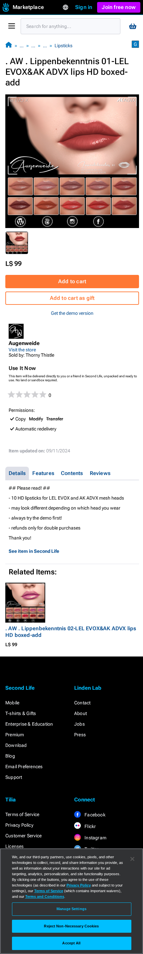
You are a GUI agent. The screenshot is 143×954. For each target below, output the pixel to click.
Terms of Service (22, 814)
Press (80, 734)
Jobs (79, 724)
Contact (82, 702)
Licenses (14, 846)
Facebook (94, 814)
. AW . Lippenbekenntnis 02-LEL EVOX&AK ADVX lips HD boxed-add (70, 631)
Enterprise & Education (29, 724)
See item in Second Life (34, 551)
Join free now (119, 7)
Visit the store (22, 349)
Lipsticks (63, 45)
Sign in (83, 7)
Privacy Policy (19, 825)
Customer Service (23, 835)
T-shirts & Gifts (20, 713)
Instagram (94, 837)
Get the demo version (72, 313)
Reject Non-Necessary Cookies (71, 926)
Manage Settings (71, 909)
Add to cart (72, 281)
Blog (10, 756)
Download (16, 745)
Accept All (71, 943)
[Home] (8, 45)
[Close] (132, 859)
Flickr (89, 826)
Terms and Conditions (44, 896)
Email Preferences (24, 766)
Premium (14, 734)
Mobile (12, 702)
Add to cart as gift (72, 298)
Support (13, 777)
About (80, 713)
